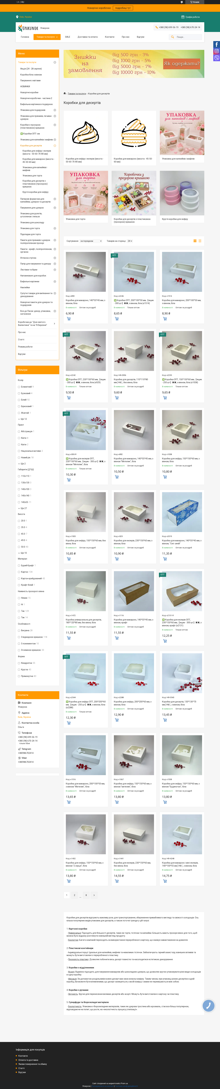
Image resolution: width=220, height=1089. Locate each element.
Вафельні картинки (29, 281)
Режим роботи (25, 347)
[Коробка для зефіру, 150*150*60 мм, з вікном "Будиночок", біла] (182, 755)
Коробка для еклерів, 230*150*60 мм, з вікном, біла (133, 542)
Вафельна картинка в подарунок (36, 104)
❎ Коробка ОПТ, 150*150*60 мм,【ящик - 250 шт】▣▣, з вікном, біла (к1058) (182, 381)
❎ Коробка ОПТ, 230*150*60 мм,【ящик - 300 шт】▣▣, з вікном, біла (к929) (86, 381)
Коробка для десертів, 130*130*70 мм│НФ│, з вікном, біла (179, 703)
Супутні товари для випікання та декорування (36, 294)
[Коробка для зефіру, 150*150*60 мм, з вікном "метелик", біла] (134, 755)
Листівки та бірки (28, 269)
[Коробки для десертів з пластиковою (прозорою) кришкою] (134, 193)
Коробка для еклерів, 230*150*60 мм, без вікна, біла (132, 864)
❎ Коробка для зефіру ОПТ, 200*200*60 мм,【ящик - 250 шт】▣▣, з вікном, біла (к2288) (86, 704)
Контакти (109, 37)
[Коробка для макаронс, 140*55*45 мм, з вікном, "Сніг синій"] (182, 512)
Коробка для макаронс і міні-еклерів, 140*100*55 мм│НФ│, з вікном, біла (180, 864)
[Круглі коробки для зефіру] (182, 193)
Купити (69, 318)
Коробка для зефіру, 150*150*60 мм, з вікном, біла (181, 460)
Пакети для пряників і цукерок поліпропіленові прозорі (35, 241)
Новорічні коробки (29, 92)
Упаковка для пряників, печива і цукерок (36, 117)
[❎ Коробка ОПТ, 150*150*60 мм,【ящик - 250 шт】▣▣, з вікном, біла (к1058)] (182, 351)
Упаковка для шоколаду (32, 222)
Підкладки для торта (30, 234)
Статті (21, 339)
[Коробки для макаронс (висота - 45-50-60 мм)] (134, 133)
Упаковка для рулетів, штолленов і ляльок (31, 215)
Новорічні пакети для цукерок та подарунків (36, 303)
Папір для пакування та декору (35, 264)
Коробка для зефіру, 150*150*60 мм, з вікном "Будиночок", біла (181, 785)
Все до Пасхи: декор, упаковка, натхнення (35, 312)
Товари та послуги (46, 37)
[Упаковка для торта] (86, 193)
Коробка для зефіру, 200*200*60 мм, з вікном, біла (132, 703)
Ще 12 (24, 419)
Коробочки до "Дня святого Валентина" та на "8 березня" (32, 323)
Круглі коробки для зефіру (175, 219)
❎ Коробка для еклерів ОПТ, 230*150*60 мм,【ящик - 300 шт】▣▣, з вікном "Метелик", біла (85, 461)
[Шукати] (172, 37)
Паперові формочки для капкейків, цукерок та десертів (35, 200)
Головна (25, 37)
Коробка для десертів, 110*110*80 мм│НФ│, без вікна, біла (131, 381)
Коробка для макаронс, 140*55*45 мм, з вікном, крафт (133, 621)
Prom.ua (124, 1083)
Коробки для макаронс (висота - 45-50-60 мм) (133, 160)
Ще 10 (24, 553)
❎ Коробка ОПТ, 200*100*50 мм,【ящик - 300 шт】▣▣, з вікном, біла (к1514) (134, 301)
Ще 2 (23, 463)
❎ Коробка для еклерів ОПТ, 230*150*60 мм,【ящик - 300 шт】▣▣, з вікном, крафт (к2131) (182, 622)
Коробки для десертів (31, 145)
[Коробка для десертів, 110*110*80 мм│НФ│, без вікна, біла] (134, 351)
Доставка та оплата (88, 37)
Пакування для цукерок (32, 208)
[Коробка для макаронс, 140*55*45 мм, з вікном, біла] (86, 272)
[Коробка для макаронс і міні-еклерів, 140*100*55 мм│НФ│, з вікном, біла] (182, 834)
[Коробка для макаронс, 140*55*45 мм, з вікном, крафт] (134, 591)
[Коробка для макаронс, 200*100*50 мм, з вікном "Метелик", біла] (86, 755)
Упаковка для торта (75, 219)
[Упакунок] (28, 28)
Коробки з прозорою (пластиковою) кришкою (32, 126)
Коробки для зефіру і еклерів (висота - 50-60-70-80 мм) (85, 160)
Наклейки (25, 287)
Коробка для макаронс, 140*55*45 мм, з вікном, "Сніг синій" (181, 542)
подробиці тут (123, 8)
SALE (67, 37)
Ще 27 (24, 508)
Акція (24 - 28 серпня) (31, 68)
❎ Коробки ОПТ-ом (30, 133)
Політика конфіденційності (126, 1086)
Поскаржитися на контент (103, 1086)
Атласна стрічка (28, 258)
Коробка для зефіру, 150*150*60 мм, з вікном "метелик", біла (132, 785)
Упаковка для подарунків (32, 110)
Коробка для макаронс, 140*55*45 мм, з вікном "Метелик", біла (133, 460)
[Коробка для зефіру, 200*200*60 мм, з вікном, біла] (134, 673)
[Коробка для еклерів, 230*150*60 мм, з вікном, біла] (134, 512)
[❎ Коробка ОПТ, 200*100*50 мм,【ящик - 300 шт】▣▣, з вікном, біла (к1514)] (134, 272)
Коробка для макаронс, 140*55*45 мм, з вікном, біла (85, 301)
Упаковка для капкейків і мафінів (178, 159)
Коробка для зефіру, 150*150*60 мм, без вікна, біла (86, 542)
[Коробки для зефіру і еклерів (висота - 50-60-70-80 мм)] (86, 133)
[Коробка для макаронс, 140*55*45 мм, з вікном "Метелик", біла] (134, 430)
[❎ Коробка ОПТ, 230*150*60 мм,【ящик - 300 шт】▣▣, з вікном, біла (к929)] (86, 351)
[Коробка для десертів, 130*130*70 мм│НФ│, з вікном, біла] (182, 673)
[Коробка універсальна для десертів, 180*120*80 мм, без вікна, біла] (86, 591)
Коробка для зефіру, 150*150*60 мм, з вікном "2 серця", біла (84, 864)
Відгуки (140, 37)
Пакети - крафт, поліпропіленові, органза (36, 250)
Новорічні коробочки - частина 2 (36, 98)
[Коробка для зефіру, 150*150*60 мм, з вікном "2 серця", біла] (86, 834)
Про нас (125, 37)
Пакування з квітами (30, 80)
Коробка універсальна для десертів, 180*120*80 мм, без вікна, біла (84, 621)
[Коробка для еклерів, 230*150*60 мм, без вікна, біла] (134, 834)
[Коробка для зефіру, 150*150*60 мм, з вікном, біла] (182, 430)
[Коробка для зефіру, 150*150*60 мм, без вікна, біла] (86, 512)
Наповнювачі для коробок (33, 275)
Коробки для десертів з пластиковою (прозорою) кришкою (132, 220)
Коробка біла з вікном (31, 74)
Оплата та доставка (28, 1060)
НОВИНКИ (25, 86)
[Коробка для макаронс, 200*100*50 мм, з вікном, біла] (182, 272)
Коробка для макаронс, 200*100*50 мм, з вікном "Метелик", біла (85, 785)
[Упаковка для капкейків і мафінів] (182, 133)
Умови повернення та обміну (32, 1064)
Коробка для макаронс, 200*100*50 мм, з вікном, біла (181, 301)
